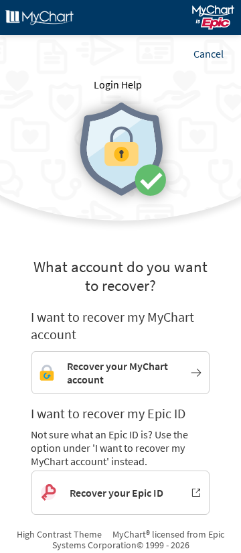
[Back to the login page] (46, 17)
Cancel (208, 53)
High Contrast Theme (59, 534)
